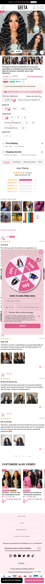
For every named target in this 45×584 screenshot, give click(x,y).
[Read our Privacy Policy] (39, 316)
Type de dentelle (20, 96)
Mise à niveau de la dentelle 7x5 (29, 100)
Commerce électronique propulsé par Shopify (22, 572)
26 (26, 123)
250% (15, 109)
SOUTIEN (22, 516)
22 (25, 117)
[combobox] (9, 307)
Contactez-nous (22, 536)
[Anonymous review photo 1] (6, 398)
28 (33, 123)
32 (23, 128)
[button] (32, 77)
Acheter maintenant (34, 580)
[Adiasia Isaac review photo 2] (19, 358)
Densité (5, 105)
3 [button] (23, 456)
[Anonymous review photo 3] (32, 398)
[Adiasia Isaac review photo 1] (6, 358)
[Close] (41, 252)
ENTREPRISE (22, 530)
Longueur (6, 114)
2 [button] (19, 456)
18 (12, 117)
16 (5, 117)
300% (23, 109)
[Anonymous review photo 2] (19, 398)
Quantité (6, 132)
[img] (5, 242)
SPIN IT (22, 326)
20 (18, 117)
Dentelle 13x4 (9, 100)
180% (6, 109)
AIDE (22, 523)
